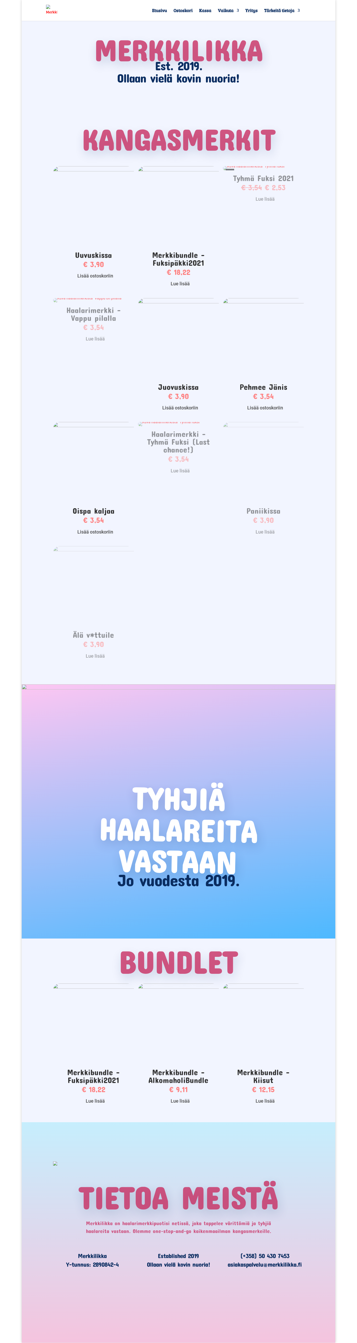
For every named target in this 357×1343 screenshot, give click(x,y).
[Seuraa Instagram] (201, 1301)
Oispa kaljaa (93, 510)
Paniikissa (263, 510)
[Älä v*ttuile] (93, 550)
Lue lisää (180, 283)
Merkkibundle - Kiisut (263, 1076)
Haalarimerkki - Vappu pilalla (93, 313)
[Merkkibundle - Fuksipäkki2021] (178, 170)
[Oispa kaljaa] (93, 426)
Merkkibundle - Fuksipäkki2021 (178, 258)
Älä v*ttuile (93, 634)
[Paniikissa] (263, 426)
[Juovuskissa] (178, 302)
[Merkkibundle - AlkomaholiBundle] (178, 987)
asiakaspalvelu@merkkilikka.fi (265, 1264)
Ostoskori (183, 11)
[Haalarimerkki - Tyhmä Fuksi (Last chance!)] (169, 422)
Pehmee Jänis (263, 386)
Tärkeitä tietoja (279, 11)
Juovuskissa (178, 386)
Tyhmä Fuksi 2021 (263, 178)
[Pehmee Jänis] (263, 302)
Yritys (251, 11)
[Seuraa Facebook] (155, 1301)
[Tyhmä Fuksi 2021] (254, 166)
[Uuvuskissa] (93, 170)
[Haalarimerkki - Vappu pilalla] (88, 298)
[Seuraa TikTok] (178, 1301)
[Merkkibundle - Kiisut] (263, 987)
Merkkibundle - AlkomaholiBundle (178, 1076)
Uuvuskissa (93, 254)
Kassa (205, 11)
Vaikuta (226, 11)
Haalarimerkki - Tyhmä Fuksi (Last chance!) (178, 441)
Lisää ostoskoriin (95, 276)
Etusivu (159, 11)
